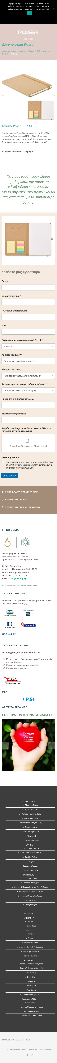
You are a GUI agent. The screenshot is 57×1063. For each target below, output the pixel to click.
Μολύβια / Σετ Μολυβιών (31, 814)
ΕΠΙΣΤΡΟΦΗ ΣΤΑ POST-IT (18, 500)
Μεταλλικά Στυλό (31, 809)
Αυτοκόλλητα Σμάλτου (31, 994)
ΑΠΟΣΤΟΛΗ (9, 475)
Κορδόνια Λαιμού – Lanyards (31, 964)
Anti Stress (31, 990)
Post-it (5, 54)
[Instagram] (31, 1055)
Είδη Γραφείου (43, 51)
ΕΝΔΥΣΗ (33, 1049)
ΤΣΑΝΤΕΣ (28, 845)
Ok (29, 13)
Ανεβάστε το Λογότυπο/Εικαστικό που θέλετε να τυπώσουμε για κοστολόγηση (26, 429)
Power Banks (31, 926)
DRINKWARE (28, 875)
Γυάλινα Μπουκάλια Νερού (31, 896)
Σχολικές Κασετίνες (31, 840)
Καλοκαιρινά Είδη (28, 999)
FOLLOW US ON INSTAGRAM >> (27, 715)
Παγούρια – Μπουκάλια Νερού (31, 891)
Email (5, 325)
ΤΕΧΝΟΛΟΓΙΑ (28, 918)
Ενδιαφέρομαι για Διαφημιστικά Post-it (22, 340)
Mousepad (31, 836)
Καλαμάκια (28, 914)
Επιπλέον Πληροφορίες (14, 413)
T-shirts (31, 938)
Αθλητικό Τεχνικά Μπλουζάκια (31, 947)
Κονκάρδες (31, 972)
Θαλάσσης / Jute (31, 870)
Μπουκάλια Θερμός (31, 883)
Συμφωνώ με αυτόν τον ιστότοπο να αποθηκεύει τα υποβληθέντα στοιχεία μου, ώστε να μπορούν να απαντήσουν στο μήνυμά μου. (30, 465)
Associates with (19, 585)
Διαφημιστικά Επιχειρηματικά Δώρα (18, 51)
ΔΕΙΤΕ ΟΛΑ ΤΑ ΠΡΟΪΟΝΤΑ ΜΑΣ (21, 492)
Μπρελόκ (31, 981)
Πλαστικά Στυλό (31, 805)
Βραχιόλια (31, 977)
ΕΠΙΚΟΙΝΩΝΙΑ (45, 1049)
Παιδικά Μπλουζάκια (31, 956)
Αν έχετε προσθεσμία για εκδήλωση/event (24, 384)
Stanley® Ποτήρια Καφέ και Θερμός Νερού (31, 887)
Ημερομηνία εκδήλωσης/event (18, 399)
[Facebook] (27, 1055)
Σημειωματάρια (31, 827)
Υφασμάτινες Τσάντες (31, 848)
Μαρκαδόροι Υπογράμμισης (31, 823)
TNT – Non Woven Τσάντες (31, 853)
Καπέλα (31, 934)
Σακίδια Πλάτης (31, 857)
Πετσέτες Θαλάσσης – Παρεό (31, 1007)
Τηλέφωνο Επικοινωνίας (15, 310)
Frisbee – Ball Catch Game (31, 1016)
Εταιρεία (7, 281)
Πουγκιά (31, 861)
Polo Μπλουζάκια (31, 942)
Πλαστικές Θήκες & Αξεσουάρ (31, 968)
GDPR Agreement (11, 457)
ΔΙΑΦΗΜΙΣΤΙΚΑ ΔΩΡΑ (16, 1049)
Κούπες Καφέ (31, 900)
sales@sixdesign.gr (18, 578)
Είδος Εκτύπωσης (12, 369)
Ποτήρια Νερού (31, 905)
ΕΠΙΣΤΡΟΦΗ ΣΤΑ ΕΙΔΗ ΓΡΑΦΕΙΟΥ (22, 507)
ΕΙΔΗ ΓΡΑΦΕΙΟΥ (28, 802)
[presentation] (3, 95)
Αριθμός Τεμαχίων (12, 354)
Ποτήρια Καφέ (31, 878)
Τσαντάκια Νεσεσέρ (31, 1011)
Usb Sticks (31, 921)
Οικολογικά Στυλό (31, 818)
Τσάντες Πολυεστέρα (31, 866)
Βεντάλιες (31, 1002)
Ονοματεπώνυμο (11, 296)
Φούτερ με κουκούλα (31, 951)
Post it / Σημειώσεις (31, 831)
